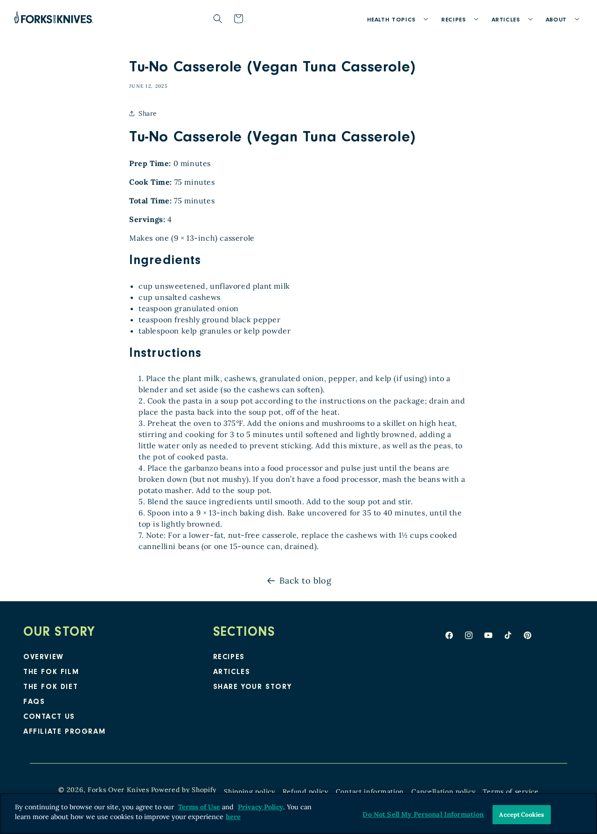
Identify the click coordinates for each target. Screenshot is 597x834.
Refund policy (305, 791)
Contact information (370, 791)
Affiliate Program (64, 732)
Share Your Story (252, 687)
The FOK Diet (50, 687)
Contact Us (49, 717)
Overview (43, 657)
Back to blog (305, 580)
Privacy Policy (260, 807)
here (233, 817)
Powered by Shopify (184, 789)
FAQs (34, 702)
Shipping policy (249, 791)
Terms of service (510, 791)
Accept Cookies (521, 815)
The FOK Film (51, 672)
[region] (298, 813)
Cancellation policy (443, 791)
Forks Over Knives (118, 789)
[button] (395, 18)
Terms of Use (199, 807)
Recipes (229, 657)
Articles (231, 672)
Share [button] (148, 113)
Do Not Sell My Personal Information (423, 814)
